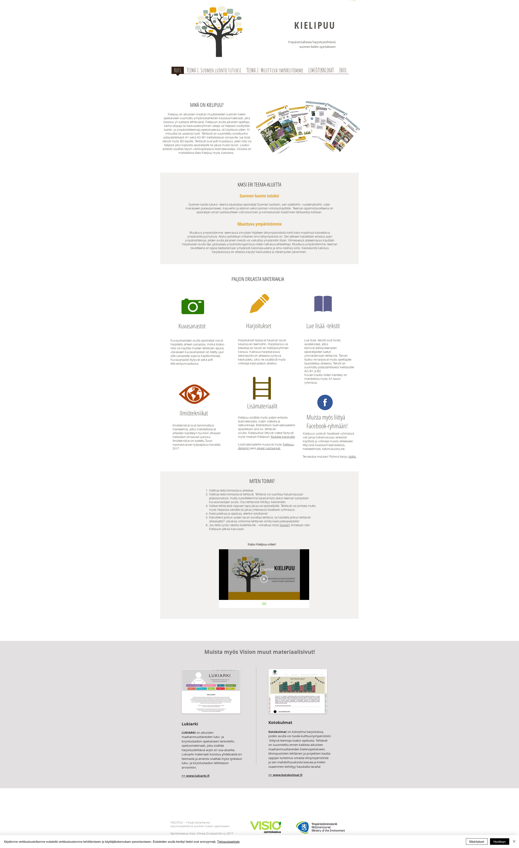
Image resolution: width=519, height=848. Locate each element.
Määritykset (476, 841)
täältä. (352, 456)
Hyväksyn (499, 841)
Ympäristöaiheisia (300, 42)
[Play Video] (264, 579)
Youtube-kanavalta (282, 437)
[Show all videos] (264, 604)
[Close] (514, 841)
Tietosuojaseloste (228, 841)
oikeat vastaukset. (269, 448)
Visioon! (285, 525)
